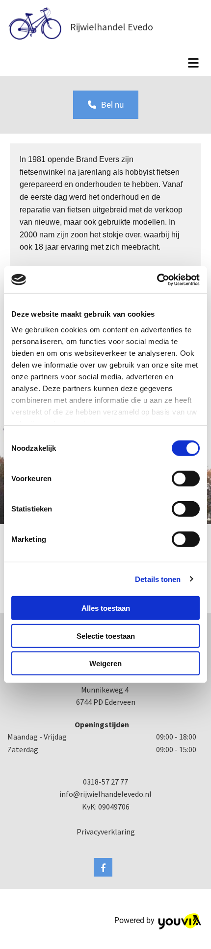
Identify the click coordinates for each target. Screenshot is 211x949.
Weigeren (105, 663)
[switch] (186, 478)
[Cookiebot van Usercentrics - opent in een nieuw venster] (157, 279)
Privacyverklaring (106, 831)
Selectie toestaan (106, 635)
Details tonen (158, 579)
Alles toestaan (105, 608)
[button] (105, 105)
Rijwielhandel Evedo (111, 27)
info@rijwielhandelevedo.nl (105, 794)
